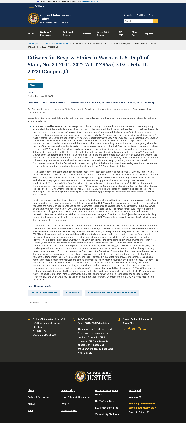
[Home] (50, 23)
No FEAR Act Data (104, 401)
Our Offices (129, 15)
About (31, 390)
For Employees (69, 410)
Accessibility (68, 390)
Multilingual (135, 390)
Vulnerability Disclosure (107, 414)
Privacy (65, 404)
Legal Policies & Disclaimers (75, 397)
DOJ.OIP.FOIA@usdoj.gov (97, 323)
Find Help (141, 15)
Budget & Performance (39, 397)
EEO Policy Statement (106, 408)
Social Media (129, 323)
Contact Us (153, 15)
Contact (137, 412)
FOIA (30, 410)
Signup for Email (136, 319)
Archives (32, 404)
